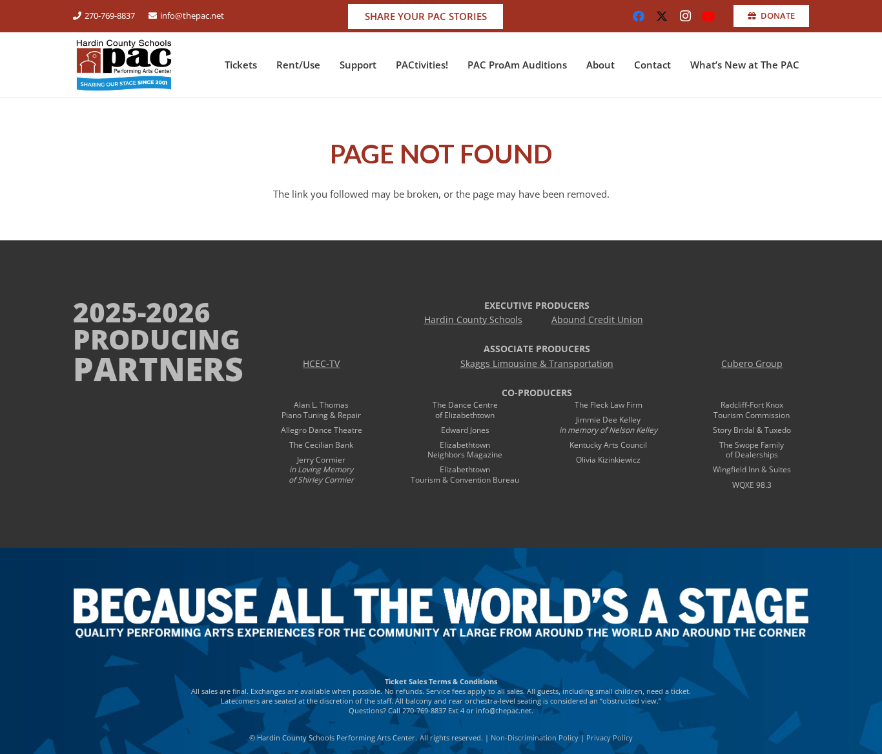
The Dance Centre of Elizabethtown (465, 410)
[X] (661, 16)
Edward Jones (465, 429)
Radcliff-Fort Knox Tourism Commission (751, 410)
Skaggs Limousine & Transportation (536, 364)
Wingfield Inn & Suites (752, 469)
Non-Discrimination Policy (535, 737)
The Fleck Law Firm (608, 404)
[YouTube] (708, 16)
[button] (263, 64)
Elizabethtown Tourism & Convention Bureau (465, 474)
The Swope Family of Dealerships (751, 450)
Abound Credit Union (597, 320)
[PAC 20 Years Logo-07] (124, 65)
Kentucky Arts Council (608, 444)
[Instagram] (685, 16)
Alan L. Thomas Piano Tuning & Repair (321, 410)
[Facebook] (638, 16)
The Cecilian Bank (321, 444)
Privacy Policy (609, 737)
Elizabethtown (465, 444)
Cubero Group (752, 364)
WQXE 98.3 (752, 484)
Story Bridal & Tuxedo (752, 429)
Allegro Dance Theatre (321, 429)
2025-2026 (141, 311)
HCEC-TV (321, 364)
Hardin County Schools (473, 320)
